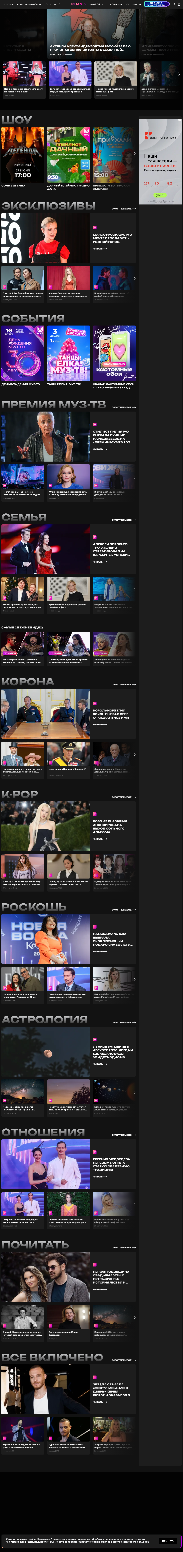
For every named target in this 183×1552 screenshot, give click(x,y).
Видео (56, 4)
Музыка (137, 4)
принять (168, 1541)
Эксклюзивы (33, 4)
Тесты (47, 4)
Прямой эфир (95, 4)
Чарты (19, 4)
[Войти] (179, 4)
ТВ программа (114, 4)
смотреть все (122, 208)
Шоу (127, 4)
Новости (8, 4)
